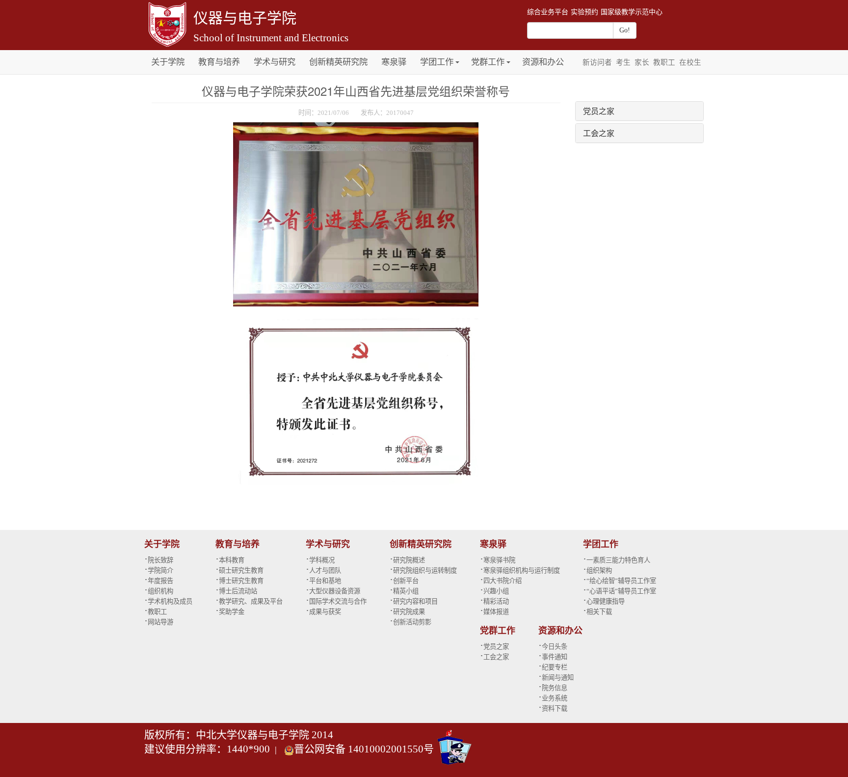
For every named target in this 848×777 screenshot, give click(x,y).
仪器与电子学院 (244, 18)
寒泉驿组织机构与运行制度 (521, 570)
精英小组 (406, 591)
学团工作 (436, 62)
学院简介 (160, 570)
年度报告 (160, 580)
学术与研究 (274, 62)
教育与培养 (219, 62)
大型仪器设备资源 (334, 591)
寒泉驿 (393, 62)
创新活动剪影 (412, 622)
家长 (642, 62)
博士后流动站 (238, 591)
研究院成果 (409, 611)
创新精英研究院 (338, 62)
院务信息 (554, 688)
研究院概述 (409, 560)
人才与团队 (325, 570)
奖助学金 (231, 611)
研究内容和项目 (415, 601)
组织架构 (599, 570)
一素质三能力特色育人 (618, 560)
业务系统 (554, 698)
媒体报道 (496, 611)
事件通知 (554, 657)
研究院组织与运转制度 (425, 570)
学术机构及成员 (170, 601)
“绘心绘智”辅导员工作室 (621, 580)
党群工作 (487, 62)
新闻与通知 (558, 677)
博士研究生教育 (241, 580)
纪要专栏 (554, 667)
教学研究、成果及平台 (251, 601)
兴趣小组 (496, 591)
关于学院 (168, 62)
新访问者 (597, 62)
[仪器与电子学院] (166, 23)
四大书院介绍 (502, 580)
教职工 (664, 62)
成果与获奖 (325, 611)
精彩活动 (496, 601)
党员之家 (598, 110)
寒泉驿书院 (499, 560)
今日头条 (554, 646)
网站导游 (160, 622)
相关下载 (599, 611)
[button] (457, 56)
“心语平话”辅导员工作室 (621, 591)
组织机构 (160, 591)
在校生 (690, 62)
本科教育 (231, 560)
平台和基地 (325, 580)
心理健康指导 (605, 601)
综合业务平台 (547, 12)
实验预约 (584, 12)
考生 (623, 62)
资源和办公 (543, 62)
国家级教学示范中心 (631, 12)
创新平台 (406, 580)
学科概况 (322, 560)
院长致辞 (160, 560)
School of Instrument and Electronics (270, 38)
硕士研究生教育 (241, 570)
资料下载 (554, 708)
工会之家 (598, 133)
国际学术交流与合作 (338, 601)
